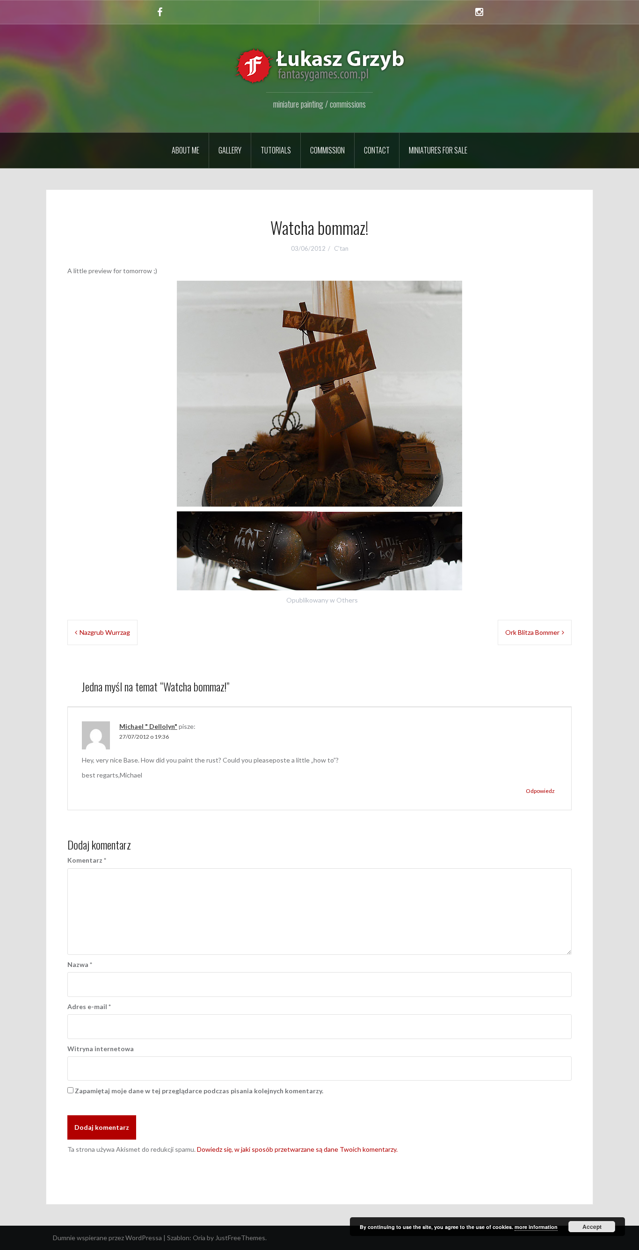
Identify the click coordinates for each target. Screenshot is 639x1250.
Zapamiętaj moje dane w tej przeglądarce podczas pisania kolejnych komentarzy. (199, 1091)
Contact (377, 150)
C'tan (341, 248)
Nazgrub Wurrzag (105, 632)
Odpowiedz (540, 790)
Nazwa (79, 964)
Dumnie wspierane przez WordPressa (107, 1238)
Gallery (229, 150)
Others (347, 600)
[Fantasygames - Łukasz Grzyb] (319, 66)
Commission (327, 150)
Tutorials (276, 150)
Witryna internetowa (100, 1049)
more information (536, 1226)
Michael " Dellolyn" (148, 726)
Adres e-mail (89, 1006)
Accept (592, 1226)
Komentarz (86, 860)
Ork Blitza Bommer (532, 632)
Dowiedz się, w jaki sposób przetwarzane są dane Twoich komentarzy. (297, 1149)
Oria (199, 1238)
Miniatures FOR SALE (438, 150)
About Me (185, 150)
